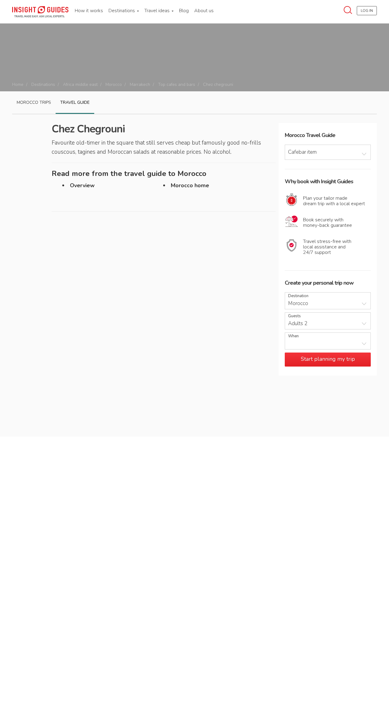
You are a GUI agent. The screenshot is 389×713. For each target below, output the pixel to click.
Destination (298, 296)
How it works (89, 10)
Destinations (122, 10)
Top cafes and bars (176, 84)
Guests (294, 316)
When (293, 336)
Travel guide (75, 102)
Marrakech (140, 84)
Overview (82, 185)
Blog (184, 10)
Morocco (113, 84)
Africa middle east (80, 84)
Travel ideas (157, 10)
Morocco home (190, 185)
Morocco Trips (34, 102)
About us (204, 10)
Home (17, 84)
